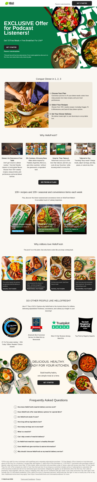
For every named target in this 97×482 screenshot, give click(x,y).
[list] (48, 219)
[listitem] (12, 159)
